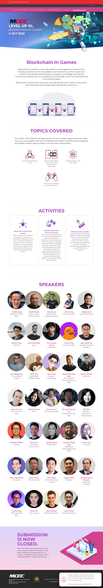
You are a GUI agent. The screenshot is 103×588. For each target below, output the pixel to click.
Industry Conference (53, 9)
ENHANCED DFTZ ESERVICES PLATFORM (19, 2)
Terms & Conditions (79, 584)
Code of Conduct (54, 579)
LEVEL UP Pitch (66, 9)
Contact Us (47, 579)
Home (13, 9)
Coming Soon (23, 562)
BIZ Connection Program (37, 9)
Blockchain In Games (79, 9)
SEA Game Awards (22, 9)
